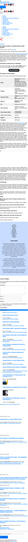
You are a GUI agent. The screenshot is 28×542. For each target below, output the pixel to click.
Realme (8, 514)
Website (2, 301)
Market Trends (6, 21)
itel (0, 44)
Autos (4, 15)
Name (2, 296)
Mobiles (5, 16)
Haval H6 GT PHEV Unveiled (11, 321)
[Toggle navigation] (1, 9)
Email (1, 298)
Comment (2, 285)
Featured (15, 356)
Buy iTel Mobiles (14, 70)
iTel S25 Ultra (21, 123)
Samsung (8, 441)
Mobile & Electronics (8, 23)
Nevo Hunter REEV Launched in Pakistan (15, 328)
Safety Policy (14, 541)
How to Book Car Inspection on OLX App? (15, 387)
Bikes (12, 356)
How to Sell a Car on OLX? (10, 315)
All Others (5, 20)
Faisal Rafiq (14, 49)
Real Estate (5, 19)
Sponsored (11, 339)
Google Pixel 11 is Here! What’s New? (14, 360)
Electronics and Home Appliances (11, 18)
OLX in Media (6, 24)
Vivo (8, 481)
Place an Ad (3, 6)
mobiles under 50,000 (22, 53)
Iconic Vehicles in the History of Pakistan (15, 367)
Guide (12, 389)
